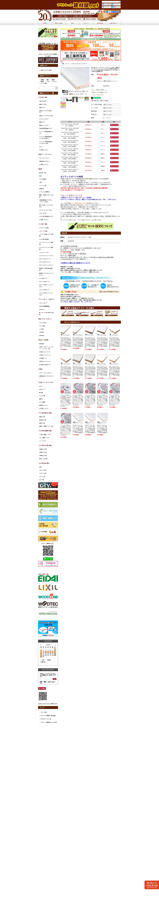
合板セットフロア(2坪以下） (45, 111)
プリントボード (43, 303)
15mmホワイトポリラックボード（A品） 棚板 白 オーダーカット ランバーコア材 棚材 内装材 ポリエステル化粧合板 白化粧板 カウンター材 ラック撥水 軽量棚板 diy (78, 429)
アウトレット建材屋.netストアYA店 (49, 722)
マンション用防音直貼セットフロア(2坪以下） (46, 137)
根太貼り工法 (42, 420)
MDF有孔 (41, 335)
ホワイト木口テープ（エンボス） (46, 285)
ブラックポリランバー (45, 262)
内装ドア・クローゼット (45, 154)
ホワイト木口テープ (44, 281)
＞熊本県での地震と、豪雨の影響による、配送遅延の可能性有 (90, 29)
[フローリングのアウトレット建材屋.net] (77, 8)
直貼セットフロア (44, 125)
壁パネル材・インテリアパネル (46, 206)
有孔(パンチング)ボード (45, 319)
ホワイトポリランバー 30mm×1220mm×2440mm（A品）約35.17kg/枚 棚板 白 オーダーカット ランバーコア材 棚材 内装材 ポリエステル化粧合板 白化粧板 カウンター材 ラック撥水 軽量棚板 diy (114, 371)
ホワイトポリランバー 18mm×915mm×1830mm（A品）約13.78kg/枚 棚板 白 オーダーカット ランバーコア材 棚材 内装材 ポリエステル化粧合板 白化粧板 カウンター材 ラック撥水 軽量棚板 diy (90, 342)
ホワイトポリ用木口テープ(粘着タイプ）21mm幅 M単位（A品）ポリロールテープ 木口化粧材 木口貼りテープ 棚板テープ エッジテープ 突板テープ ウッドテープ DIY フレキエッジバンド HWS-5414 (78, 400)
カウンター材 (42, 213)
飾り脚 (41, 392)
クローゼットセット (44, 158)
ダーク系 (41, 479)
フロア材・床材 (42, 97)
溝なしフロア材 (43, 458)
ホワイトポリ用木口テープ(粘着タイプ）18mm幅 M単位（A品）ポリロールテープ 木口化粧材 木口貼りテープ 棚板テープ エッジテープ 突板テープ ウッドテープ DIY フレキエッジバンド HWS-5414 (102, 400)
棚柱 (48, 79)
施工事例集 (100, 23)
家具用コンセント (44, 405)
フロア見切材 (42, 179)
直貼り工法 (42, 423)
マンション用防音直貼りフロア (46, 132)
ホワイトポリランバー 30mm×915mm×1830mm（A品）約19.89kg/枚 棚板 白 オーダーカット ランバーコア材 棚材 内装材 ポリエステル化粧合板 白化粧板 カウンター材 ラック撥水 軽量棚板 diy (102, 371)
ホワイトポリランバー (45, 259)
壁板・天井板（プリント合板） (46, 195)
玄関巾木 (41, 188)
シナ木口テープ (43, 278)
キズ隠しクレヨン (44, 149)
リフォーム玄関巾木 (44, 191)
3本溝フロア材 (43, 455)
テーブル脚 (42, 395)
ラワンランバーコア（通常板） (46, 248)
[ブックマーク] (106, 7)
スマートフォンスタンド (45, 373)
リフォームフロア (44, 119)
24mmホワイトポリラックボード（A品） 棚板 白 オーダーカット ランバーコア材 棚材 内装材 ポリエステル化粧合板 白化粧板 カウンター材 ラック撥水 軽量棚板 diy (102, 429)
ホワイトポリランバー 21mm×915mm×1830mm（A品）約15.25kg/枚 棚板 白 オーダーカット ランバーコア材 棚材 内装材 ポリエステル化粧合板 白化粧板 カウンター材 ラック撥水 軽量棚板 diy (114, 342)
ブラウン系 (42, 476)
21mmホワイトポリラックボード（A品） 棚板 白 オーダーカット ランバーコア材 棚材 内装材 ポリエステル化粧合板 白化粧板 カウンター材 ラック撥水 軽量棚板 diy (90, 429)
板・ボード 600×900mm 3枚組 (46, 313)
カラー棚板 (42, 402)
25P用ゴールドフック (44, 355)
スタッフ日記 (44, 712)
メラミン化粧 (44, 83)
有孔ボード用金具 (43, 340)
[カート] (106, 4)
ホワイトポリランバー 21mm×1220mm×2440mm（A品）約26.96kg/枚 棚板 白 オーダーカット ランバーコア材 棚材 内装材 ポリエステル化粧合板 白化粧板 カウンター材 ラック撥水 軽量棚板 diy (65, 371)
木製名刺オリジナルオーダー (46, 377)
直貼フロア (42, 122)
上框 (40, 182)
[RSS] (42, 688)
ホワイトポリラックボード (79, 63)
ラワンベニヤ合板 (44, 228)
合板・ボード (65, 63)
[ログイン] (116, 4)
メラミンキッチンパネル (45, 210)
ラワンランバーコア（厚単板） (46, 243)
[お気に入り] (116, 7)
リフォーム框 (42, 185)
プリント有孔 (42, 322)
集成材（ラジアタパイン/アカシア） (46, 274)
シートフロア (42, 441)
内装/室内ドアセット (44, 161)
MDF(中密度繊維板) (44, 306)
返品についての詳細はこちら (99, 92)
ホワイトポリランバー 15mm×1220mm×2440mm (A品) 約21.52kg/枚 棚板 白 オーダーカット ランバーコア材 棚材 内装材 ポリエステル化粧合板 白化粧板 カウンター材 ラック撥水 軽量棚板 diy (78, 342)
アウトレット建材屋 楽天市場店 (48, 715)
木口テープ (42, 389)
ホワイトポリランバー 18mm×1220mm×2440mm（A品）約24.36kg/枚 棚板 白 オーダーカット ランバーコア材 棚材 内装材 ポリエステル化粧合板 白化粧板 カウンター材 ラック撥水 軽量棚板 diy (102, 342)
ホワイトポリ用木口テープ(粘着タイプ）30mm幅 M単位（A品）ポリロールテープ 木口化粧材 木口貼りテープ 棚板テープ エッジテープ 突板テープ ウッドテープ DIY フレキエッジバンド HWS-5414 (65, 430)
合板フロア (42, 107)
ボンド (41, 146)
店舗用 (42, 79)
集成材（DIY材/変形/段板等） (45, 269)
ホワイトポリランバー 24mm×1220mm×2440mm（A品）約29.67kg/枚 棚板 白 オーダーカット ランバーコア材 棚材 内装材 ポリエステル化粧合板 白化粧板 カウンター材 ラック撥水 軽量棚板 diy (90, 371)
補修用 (53, 79)
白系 (40, 467)
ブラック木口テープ (44, 289)
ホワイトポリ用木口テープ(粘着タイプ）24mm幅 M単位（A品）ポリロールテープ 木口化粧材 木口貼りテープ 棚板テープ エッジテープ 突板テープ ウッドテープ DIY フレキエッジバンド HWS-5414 (114, 400)
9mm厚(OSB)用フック (45, 364)
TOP (61, 62)
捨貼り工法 (42, 416)
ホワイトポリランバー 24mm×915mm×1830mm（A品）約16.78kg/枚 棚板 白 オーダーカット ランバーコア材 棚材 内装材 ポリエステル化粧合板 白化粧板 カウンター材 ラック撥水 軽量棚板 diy (78, 371)
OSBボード (42, 309)
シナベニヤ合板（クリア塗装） (46, 235)
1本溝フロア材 (43, 449)
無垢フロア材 (42, 104)
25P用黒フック (43, 358)
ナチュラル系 (42, 470)
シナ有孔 (41, 329)
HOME (45, 23)
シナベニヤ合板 (43, 231)
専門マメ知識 (58, 23)
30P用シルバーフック (44, 361)
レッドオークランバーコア (46, 255)
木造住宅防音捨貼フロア (45, 128)
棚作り (41, 399)
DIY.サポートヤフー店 (46, 719)
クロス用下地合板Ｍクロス (46, 216)
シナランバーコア (44, 252)
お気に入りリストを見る (46, 70)
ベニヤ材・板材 (42, 224)
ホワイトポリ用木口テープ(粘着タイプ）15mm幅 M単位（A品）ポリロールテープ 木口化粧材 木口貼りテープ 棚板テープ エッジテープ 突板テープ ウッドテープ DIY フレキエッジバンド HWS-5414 (90, 400)
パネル (48, 81)
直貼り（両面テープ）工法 (46, 426)
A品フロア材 (42, 101)
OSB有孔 (41, 332)
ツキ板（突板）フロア (45, 434)
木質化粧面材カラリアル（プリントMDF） (45, 200)
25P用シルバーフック (44, 352)
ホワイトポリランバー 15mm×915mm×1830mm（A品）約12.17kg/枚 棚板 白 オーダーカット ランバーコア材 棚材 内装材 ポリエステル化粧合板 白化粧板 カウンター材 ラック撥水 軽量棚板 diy (65, 342)
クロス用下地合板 (44, 239)
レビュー (86, 23)
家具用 (42, 81)
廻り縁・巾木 (42, 172)
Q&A (72, 23)
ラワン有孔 (42, 326)
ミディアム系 (42, 473)
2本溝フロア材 (43, 452)
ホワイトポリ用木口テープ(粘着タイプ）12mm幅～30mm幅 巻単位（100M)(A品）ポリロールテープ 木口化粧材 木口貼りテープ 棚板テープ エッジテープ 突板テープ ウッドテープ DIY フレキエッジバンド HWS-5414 (65, 401)
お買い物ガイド (114, 23)
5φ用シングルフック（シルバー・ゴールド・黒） (46, 347)
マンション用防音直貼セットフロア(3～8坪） (46, 142)
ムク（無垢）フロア (44, 437)
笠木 (40, 176)
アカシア (55, 81)
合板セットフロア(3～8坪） (46, 115)
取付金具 (41, 343)
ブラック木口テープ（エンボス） (46, 293)
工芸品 (40, 369)
